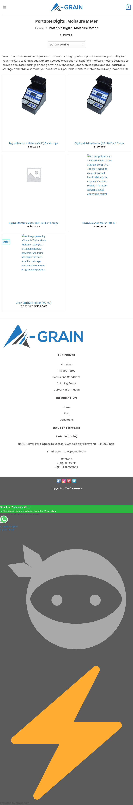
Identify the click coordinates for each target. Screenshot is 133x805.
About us (66, 364)
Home (39, 28)
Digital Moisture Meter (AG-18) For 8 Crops (99, 143)
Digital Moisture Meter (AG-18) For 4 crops (33, 143)
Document (66, 420)
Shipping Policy (66, 383)
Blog (66, 413)
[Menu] (4, 7)
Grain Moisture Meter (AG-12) (99, 223)
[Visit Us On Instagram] (63, 481)
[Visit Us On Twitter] (74, 481)
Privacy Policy (66, 371)
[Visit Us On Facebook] (58, 481)
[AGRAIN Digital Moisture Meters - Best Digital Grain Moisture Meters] (66, 7)
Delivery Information (67, 389)
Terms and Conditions (66, 377)
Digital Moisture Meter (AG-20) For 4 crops (34, 223)
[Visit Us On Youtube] (69, 481)
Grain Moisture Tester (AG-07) (33, 302)
